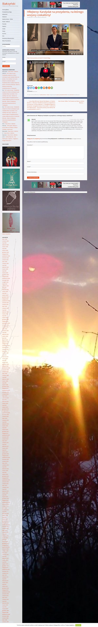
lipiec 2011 (4, 575)
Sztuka (3, 28)
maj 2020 (4, 377)
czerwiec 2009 (5, 621)
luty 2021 (4, 360)
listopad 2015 (5, 478)
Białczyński (8, 3)
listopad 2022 (5, 321)
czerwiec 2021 (5, 353)
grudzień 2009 (5, 610)
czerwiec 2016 (5, 465)
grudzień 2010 (5, 588)
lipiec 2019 (4, 396)
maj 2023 (4, 310)
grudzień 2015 (5, 476)
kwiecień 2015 (5, 491)
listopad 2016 (5, 455)
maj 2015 (4, 489)
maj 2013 (4, 534)
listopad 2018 (5, 411)
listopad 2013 (5, 522)
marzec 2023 (5, 313)
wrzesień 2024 (5, 280)
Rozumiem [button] (78, 625)
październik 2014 (6, 502)
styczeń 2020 (5, 384)
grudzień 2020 (5, 364)
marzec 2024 (5, 291)
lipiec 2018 (4, 418)
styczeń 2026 (5, 250)
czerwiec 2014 (5, 509)
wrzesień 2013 (5, 526)
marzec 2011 (5, 582)
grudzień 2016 (5, 453)
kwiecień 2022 (5, 334)
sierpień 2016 (5, 461)
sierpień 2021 (5, 349)
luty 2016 (4, 472)
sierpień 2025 (5, 259)
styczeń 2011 (5, 586)
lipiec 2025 (4, 261)
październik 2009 (6, 614)
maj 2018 (4, 422)
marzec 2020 (5, 381)
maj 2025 (4, 265)
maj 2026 (4, 243)
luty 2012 (4, 562)
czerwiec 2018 (5, 420)
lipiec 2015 (4, 485)
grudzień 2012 (5, 543)
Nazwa (29, 161)
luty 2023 (4, 315)
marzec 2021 (5, 358)
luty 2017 (4, 450)
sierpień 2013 (5, 528)
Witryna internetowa (31, 172)
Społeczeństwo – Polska (7, 19)
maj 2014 (4, 511)
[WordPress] (46, 88)
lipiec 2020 (4, 373)
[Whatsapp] (39, 88)
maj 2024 (4, 287)
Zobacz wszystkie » (6, 234)
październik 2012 (6, 547)
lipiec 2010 (4, 597)
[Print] (49, 88)
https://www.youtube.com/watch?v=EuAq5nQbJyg (38, 58)
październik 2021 (6, 345)
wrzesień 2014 (5, 504)
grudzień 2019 (5, 386)
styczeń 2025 (5, 272)
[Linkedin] (41, 88)
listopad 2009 (5, 612)
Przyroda (4, 24)
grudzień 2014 (5, 498)
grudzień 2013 (5, 521)
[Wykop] (31, 88)
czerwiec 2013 (5, 532)
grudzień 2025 (5, 252)
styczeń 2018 (5, 429)
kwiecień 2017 (5, 446)
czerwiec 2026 (5, 241)
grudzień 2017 (5, 431)
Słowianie (4, 16)
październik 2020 (6, 368)
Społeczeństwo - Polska (44, 94)
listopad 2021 (5, 343)
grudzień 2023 (5, 297)
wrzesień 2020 (5, 369)
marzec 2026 (5, 246)
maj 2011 (4, 578)
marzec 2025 (5, 269)
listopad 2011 (5, 567)
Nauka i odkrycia (6, 21)
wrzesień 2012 (5, 549)
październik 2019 (6, 390)
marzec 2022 (5, 336)
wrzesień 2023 (5, 302)
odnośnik (72, 94)
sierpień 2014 (5, 506)
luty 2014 (4, 517)
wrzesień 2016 (5, 459)
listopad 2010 (5, 590)
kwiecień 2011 (5, 580)
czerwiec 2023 (5, 308)
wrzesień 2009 (5, 616)
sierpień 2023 (5, 304)
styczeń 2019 (5, 407)
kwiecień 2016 (5, 468)
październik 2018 (6, 412)
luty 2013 (4, 539)
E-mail (29, 166)
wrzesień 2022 (5, 325)
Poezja (3, 31)
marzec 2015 (5, 493)
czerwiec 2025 (5, 263)
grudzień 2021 (5, 341)
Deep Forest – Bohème (13, 71)
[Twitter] (33, 88)
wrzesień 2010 (5, 593)
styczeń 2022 (5, 340)
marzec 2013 (5, 537)
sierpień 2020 (5, 371)
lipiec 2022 (4, 328)
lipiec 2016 (4, 463)
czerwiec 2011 (5, 577)
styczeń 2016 (5, 474)
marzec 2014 (5, 515)
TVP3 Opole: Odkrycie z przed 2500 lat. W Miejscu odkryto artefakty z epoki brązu (9, 127)
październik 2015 (6, 480)
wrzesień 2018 (5, 414)
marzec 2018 (5, 425)
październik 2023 (6, 300)
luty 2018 (4, 427)
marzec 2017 (5, 448)
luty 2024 (4, 293)
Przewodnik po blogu (7, 12)
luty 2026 (4, 248)
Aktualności (4, 14)
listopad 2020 (5, 366)
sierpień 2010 (5, 595)
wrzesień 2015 (5, 481)
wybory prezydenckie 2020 (61, 94)
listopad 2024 (5, 276)
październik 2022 (6, 323)
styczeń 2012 (5, 564)
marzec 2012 (5, 560)
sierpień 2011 (5, 573)
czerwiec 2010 (5, 599)
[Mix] (44, 88)
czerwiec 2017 (5, 442)
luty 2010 (4, 606)
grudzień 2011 (5, 565)
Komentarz (30, 145)
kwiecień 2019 (5, 401)
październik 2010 (6, 592)
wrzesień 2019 (5, 392)
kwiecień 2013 (5, 536)
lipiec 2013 (4, 530)
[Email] (52, 88)
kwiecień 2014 (5, 513)
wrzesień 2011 (5, 571)
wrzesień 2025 (5, 257)
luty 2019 (4, 405)
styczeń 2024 (5, 295)
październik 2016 (6, 457)
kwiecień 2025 (5, 267)
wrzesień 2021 (5, 347)
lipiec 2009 (4, 620)
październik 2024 (6, 278)
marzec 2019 (5, 403)
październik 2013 (6, 524)
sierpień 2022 (5, 327)
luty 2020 (4, 383)
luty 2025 (4, 271)
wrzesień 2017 (5, 437)
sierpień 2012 (5, 550)
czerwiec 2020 (5, 375)
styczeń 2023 (5, 317)
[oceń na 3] (29, 91)
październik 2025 (6, 256)
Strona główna (5, 9)
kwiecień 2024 (5, 289)
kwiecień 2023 (5, 312)
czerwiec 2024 (5, 285)
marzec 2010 (5, 605)
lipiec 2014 (4, 508)
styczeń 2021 (5, 362)
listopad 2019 (5, 388)
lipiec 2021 (4, 351)
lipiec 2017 (4, 440)
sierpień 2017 (5, 439)
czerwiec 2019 (5, 397)
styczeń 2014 (5, 519)
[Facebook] (28, 88)
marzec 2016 (5, 470)
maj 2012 (4, 556)
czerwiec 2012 (5, 554)
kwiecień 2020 (5, 379)
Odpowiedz (82, 119)
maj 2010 (4, 601)
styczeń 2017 (5, 452)
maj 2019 (4, 399)
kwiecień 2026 (5, 244)
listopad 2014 (5, 500)
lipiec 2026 (4, 239)
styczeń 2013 (5, 541)
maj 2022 (4, 332)
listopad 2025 (5, 254)
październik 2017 (6, 435)
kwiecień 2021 (5, 356)
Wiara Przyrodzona (6, 40)
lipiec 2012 (4, 552)
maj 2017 (4, 444)
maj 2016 (4, 467)
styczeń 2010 (5, 608)
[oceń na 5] (31, 91)
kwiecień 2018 (5, 424)
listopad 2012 (5, 545)
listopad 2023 (5, 299)
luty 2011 (4, 584)
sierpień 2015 (5, 483)
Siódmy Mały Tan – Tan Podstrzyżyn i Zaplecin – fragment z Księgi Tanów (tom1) (10, 138)
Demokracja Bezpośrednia (8, 38)
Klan (3, 36)
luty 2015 (4, 494)
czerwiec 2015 (5, 487)
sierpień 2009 (5, 618)
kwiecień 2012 (5, 558)
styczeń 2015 (5, 496)
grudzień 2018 (5, 409)
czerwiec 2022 (5, 330)
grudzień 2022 (5, 319)
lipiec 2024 (4, 284)
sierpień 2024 (5, 282)
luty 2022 (4, 338)
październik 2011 (6, 569)
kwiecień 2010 (5, 603)
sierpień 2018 (5, 416)
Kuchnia (4, 33)
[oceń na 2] (28, 91)
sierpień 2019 (5, 394)
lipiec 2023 (4, 306)
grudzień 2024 (5, 274)
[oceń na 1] (27, 91)
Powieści (4, 26)
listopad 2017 (5, 433)
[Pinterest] (36, 88)
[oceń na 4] (30, 91)
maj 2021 (4, 355)
